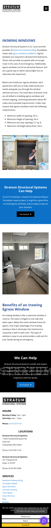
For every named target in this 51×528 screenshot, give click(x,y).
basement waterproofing (24, 50)
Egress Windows (9, 486)
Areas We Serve (8, 496)
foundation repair (11, 200)
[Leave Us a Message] (43, 520)
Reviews (5, 502)
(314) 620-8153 (15, 423)
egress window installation (24, 53)
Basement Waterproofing (12, 480)
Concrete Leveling (9, 489)
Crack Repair (7, 493)
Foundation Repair (9, 483)
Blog (4, 499)
